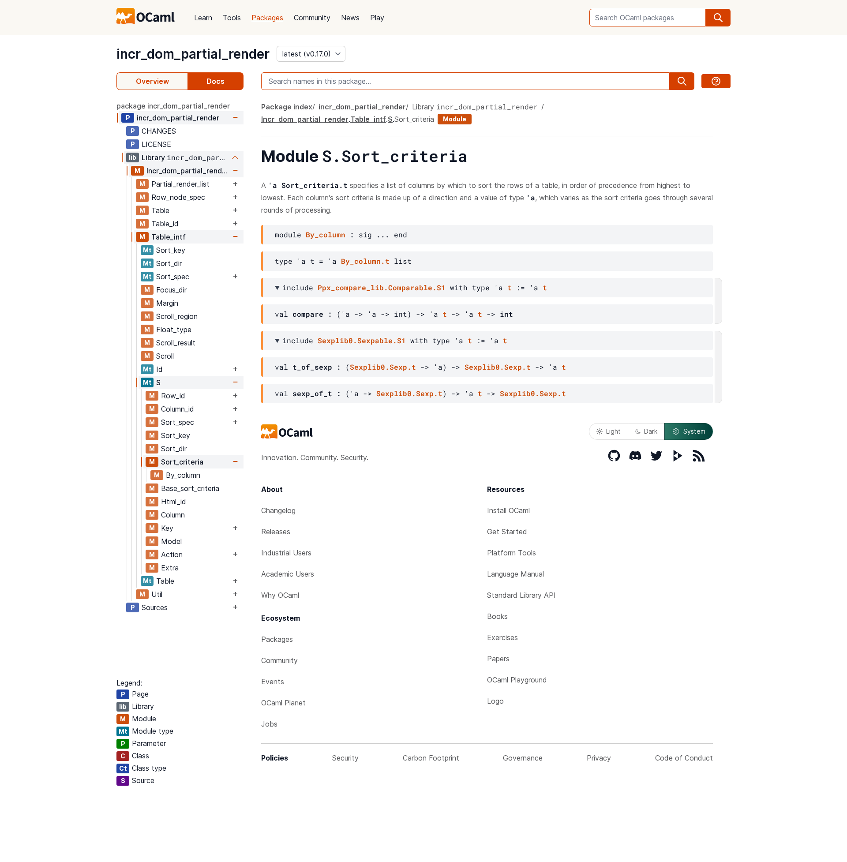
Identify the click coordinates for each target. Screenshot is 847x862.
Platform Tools (511, 552)
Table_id (165, 223)
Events (272, 681)
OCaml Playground (517, 679)
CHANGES (159, 131)
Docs (215, 81)
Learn (203, 17)
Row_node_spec (178, 197)
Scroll (165, 356)
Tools (232, 17)
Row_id (173, 395)
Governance (523, 757)
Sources (155, 607)
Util (156, 594)
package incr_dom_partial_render (173, 105)
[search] (718, 17)
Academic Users (287, 574)
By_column (183, 475)
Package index (286, 106)
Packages (267, 17)
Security (345, 757)
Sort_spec (172, 276)
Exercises (502, 637)
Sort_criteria (182, 461)
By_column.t (365, 261)
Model (171, 541)
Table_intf (168, 236)
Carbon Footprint (431, 757)
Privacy (599, 757)
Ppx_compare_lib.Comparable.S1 (382, 287)
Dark (650, 431)
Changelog (278, 510)
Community (312, 17)
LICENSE (156, 144)
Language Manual (515, 574)
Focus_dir (171, 289)
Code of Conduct (684, 757)
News (350, 17)
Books (497, 616)
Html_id (173, 501)
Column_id (177, 409)
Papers (498, 658)
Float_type (173, 329)
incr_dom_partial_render (193, 54)
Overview (152, 81)
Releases (275, 531)
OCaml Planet (283, 702)
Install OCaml (508, 510)
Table (160, 210)
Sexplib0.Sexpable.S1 (362, 340)
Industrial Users (286, 552)
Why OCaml (280, 595)
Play (377, 17)
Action (172, 554)
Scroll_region (177, 316)
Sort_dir (169, 263)
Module (454, 119)
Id (159, 369)
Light (613, 431)
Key (167, 528)
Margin (167, 303)
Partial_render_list (180, 184)
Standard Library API (521, 595)
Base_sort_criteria (190, 488)
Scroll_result (175, 342)
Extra (170, 567)
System (694, 431)
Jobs (269, 724)
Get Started (507, 531)
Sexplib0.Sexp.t (383, 366)
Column (173, 514)
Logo (495, 701)
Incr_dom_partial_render (187, 170)
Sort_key (170, 250)
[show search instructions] (716, 81)
